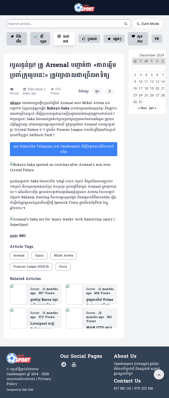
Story (63, 266)
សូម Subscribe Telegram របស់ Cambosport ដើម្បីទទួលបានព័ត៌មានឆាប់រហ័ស (63, 149)
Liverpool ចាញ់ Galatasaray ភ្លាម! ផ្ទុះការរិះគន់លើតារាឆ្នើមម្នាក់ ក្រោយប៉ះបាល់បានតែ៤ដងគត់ (42, 326)
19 (152, 88)
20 (157, 88)
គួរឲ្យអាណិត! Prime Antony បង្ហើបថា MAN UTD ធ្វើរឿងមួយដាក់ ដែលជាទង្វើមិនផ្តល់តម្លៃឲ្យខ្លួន (99, 302)
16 (135, 88)
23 (135, 95)
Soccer (14, 93)
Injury (39, 255)
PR (157, 38)
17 (140, 88)
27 (157, 95)
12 (152, 81)
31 (140, 102)
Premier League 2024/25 (31, 266)
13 (157, 81)
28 (163, 95)
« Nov (142, 108)
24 (140, 95)
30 (135, 102)
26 (152, 95)
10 (140, 81)
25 (146, 95)
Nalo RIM (27, 389)
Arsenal (19, 255)
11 (146, 81)
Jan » (152, 108)
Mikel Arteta (63, 255)
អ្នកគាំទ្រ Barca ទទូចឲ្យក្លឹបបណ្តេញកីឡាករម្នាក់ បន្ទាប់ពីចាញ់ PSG (44, 302)
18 (146, 88)
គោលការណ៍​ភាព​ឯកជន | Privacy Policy (29, 381)
